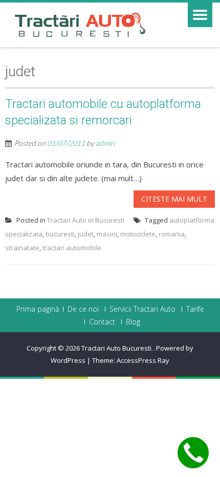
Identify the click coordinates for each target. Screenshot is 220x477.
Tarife (195, 309)
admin (105, 143)
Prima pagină (37, 309)
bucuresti (60, 233)
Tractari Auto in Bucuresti (85, 220)
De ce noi (83, 309)
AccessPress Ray (143, 360)
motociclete (138, 233)
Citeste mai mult (174, 199)
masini (107, 233)
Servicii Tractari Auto (142, 309)
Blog (133, 321)
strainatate (22, 247)
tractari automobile (71, 247)
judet (86, 233)
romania (172, 233)
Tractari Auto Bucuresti (117, 348)
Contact (102, 321)
